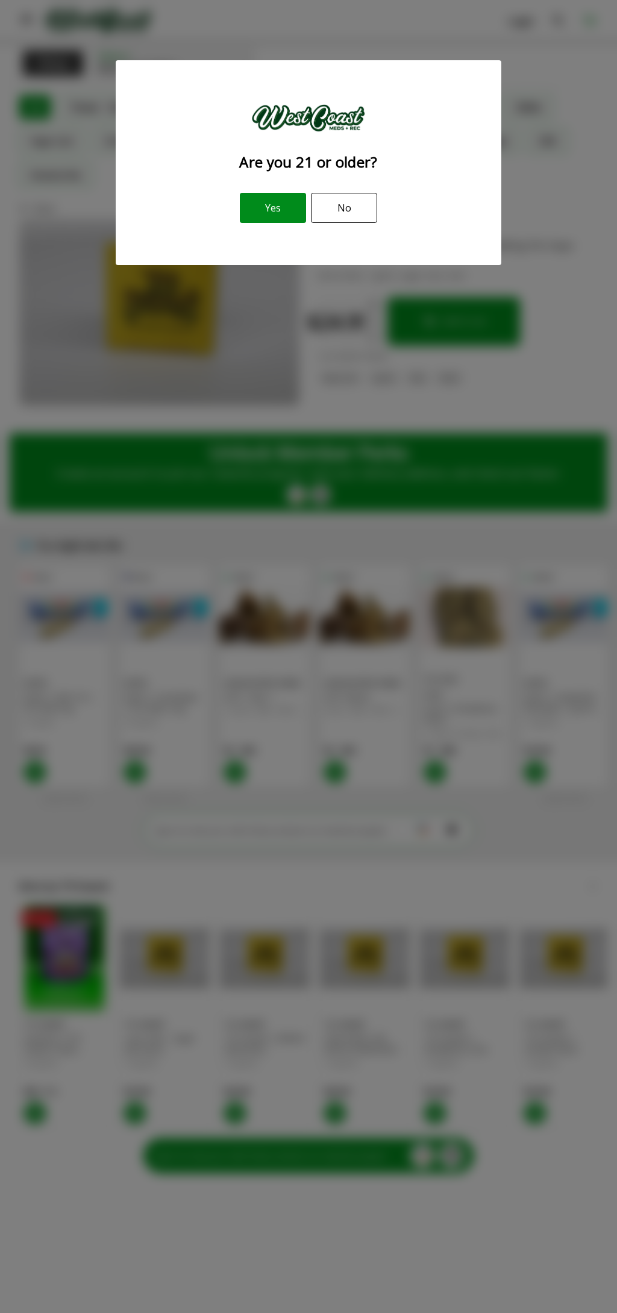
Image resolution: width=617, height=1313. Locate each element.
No (344, 208)
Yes (273, 208)
